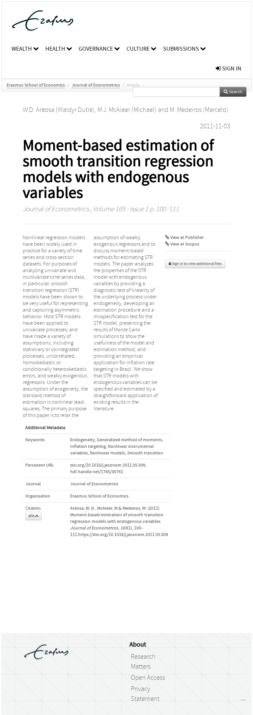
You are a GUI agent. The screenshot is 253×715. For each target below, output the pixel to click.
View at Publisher (186, 237)
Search (235, 91)
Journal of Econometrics (96, 85)
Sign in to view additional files (196, 264)
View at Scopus (184, 244)
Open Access (148, 678)
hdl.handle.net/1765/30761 (96, 471)
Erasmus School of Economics (36, 85)
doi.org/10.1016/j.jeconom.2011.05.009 (107, 465)
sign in (231, 68)
